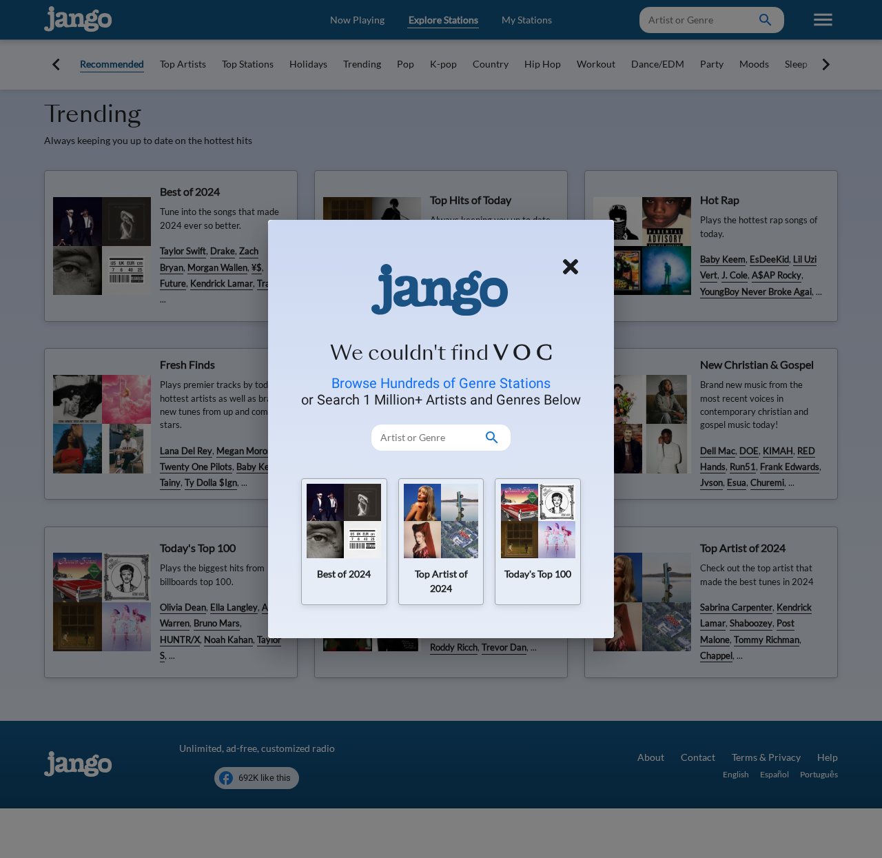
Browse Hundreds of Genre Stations (441, 383)
